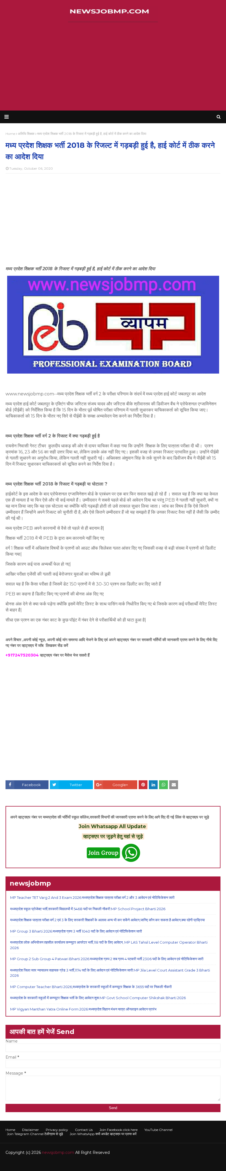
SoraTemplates (35, 1163)
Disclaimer (30, 1130)
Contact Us (84, 1130)
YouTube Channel (158, 1130)
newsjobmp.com (58, 1152)
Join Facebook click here (118, 1130)
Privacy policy (57, 1130)
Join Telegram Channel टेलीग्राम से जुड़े (35, 1134)
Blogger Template (88, 1163)
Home (10, 1130)
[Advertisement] (113, 66)
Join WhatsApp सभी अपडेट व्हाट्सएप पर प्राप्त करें (103, 1134)
